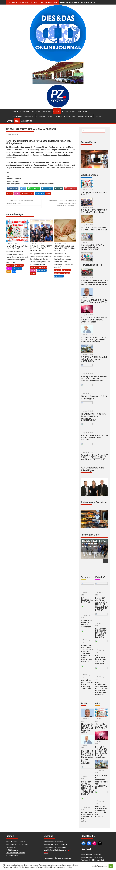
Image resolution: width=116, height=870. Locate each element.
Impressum (49, 858)
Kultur (65, 112)
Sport (50, 116)
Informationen (39, 193)
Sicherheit (41, 116)
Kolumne (58, 116)
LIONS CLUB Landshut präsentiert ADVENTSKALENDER (20, 202)
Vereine (10, 121)
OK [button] (111, 866)
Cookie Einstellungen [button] (99, 866)
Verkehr (98, 116)
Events (9, 268)
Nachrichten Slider (90, 534)
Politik (15, 112)
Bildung (56, 112)
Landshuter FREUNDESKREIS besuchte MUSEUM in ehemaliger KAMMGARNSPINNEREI (62, 203)
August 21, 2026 (60, 243)
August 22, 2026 (13, 243)
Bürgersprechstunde (27, 193)
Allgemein (10, 193)
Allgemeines (26, 121)
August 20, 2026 (88, 374)
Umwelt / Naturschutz (79, 112)
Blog (17, 121)
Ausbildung (57, 273)
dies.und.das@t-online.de (15, 853)
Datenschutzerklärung (63, 858)
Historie (89, 116)
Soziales (36, 112)
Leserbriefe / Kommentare (23, 116)
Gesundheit (47, 112)
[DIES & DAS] (8, 111)
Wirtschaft (25, 112)
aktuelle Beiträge (89, 175)
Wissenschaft (70, 116)
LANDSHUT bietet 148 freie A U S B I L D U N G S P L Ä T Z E (82, 2)
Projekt (48, 193)
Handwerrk (66, 273)
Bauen (80, 116)
